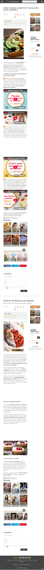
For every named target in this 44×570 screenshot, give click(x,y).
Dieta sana (11, 215)
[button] (4, 2)
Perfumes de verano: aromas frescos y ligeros (38, 21)
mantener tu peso (23, 69)
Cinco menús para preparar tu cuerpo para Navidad (15, 491)
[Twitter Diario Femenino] (38, 56)
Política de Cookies (33, 50)
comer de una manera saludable (17, 78)
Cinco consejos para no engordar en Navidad (15, 231)
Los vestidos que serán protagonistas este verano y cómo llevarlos (38, 28)
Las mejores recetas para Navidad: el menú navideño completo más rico (15, 243)
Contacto (30, 560)
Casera (6, 237)
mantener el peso (18, 180)
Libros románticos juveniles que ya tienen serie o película (33, 27)
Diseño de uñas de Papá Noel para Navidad (23, 244)
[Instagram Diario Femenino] (35, 56)
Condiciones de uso (20, 286)
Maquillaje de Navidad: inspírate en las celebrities (14, 511)
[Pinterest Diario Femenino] (32, 56)
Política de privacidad (19, 560)
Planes (6, 486)
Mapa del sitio (22, 561)
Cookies (14, 560)
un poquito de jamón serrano (18, 407)
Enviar (24, 290)
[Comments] (15, 17)
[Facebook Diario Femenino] (30, 56)
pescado (12, 416)
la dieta (8, 369)
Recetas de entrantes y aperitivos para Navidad (7, 504)
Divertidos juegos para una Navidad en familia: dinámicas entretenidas (6, 490)
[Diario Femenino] (13, 2)
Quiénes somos (9, 560)
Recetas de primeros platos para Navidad (23, 231)
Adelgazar (14, 488)
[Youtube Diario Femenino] (40, 56)
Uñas (22, 241)
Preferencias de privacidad (12, 286)
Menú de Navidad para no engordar (6, 231)
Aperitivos (6, 500)
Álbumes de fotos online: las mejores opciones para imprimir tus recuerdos (33, 19)
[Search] (36, 2)
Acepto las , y (34, 49)
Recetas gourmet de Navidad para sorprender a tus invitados (23, 491)
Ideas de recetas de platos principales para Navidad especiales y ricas (6, 242)
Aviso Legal (26, 560)
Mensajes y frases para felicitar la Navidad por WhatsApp (13, 252)
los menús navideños (19, 377)
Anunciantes (35, 560)
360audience (25, 567)
